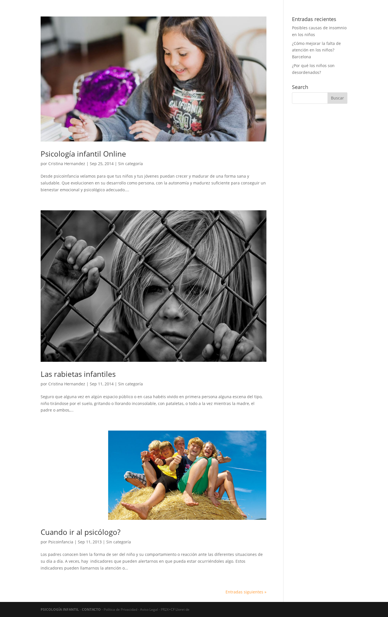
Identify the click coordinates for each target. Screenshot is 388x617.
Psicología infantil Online (83, 154)
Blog (291, 20)
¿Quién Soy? (336, 5)
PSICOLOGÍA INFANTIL (60, 609)
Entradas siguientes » (246, 592)
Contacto (312, 20)
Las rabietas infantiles (78, 374)
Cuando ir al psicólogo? (80, 532)
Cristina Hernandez (66, 163)
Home (274, 20)
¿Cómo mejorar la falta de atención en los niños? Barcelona (316, 50)
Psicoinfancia (60, 542)
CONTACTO (91, 609)
